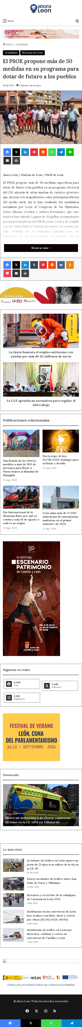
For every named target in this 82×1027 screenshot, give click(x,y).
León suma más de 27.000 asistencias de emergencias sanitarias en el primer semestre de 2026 (60, 518)
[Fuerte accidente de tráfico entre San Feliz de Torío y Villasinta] (13, 884)
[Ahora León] (41, 8)
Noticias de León (32, 52)
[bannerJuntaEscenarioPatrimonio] (31, 655)
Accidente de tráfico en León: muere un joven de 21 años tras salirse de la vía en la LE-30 (53, 864)
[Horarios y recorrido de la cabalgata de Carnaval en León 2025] (13, 900)
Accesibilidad (67, 984)
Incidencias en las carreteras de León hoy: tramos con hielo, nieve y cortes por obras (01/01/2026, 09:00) (51, 915)
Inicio (9, 44)
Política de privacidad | (21, 984)
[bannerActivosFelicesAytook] (41, 294)
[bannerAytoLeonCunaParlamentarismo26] (31, 760)
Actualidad (21, 44)
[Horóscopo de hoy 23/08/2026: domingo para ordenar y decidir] (61, 441)
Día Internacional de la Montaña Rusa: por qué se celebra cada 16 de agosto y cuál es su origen (21, 518)
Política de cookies (46, 984)
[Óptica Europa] (41, 33)
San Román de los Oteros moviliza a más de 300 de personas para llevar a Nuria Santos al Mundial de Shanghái (20, 468)
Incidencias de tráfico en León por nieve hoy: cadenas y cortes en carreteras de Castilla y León (49, 934)
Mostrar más (40, 248)
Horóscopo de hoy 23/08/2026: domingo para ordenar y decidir (61, 459)
